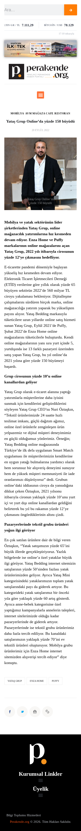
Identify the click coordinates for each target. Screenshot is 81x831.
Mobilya (17, 113)
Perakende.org (19, 821)
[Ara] (70, 9)
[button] (40, 95)
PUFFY (55, 681)
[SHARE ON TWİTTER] (22, 711)
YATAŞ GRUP (15, 681)
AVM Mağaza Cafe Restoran (47, 113)
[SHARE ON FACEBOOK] (9, 711)
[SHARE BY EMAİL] (34, 711)
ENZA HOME (37, 681)
